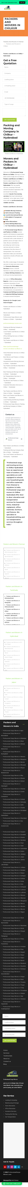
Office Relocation (10, 1108)
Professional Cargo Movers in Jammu (14, 859)
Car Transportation (10, 1117)
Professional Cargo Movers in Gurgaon (14, 832)
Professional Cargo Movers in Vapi (13, 996)
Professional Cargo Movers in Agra (13, 730)
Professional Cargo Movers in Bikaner (14, 778)
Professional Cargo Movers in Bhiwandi (14, 765)
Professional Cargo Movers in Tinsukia (14, 982)
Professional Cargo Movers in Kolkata (14, 878)
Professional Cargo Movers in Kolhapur (14, 875)
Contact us (7, 1061)
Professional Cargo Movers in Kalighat (14, 870)
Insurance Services (10, 1111)
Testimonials (7, 1056)
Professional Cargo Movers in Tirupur (14, 985)
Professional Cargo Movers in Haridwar (14, 840)
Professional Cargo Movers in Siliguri (14, 976)
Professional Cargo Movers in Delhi (13, 805)
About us (6, 1058)
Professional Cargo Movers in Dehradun (14, 802)
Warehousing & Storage (12, 1103)
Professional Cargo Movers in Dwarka (14, 807)
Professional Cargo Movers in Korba (13, 881)
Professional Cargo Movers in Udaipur (14, 993)
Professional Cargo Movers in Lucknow (14, 889)
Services (6, 1053)
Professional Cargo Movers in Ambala (14, 744)
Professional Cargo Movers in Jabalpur (14, 854)
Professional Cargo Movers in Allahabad (14, 738)
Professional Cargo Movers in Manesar (14, 898)
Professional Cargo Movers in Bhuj (13, 775)
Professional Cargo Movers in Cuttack (14, 799)
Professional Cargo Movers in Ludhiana (14, 892)
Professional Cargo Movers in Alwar (13, 741)
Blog (5, 1064)
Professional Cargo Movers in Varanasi (14, 999)
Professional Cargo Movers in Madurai (14, 895)
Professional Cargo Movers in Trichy (13, 987)
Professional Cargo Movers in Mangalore (15, 901)
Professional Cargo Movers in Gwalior (14, 837)
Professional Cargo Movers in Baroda (14, 762)
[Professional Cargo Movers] (7, 8)
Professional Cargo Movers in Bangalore (14, 759)
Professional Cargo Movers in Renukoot (14, 963)
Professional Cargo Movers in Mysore (14, 909)
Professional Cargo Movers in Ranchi (13, 960)
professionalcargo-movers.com (12, 323)
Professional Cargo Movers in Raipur (13, 955)
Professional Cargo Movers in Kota (13, 884)
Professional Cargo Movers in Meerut (14, 903)
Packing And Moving (11, 1114)
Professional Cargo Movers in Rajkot (13, 957)
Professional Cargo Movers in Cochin (13, 791)
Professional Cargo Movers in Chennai (14, 789)
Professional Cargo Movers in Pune (13, 949)
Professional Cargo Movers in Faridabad (14, 810)
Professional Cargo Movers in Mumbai (14, 906)
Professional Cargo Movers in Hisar (13, 843)
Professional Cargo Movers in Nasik (13, 918)
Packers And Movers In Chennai (13, 41)
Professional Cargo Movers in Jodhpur (14, 867)
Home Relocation (10, 1105)
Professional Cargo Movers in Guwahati (14, 834)
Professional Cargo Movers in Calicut (13, 781)
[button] (12, 1183)
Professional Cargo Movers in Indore (13, 851)
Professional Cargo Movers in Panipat (14, 931)
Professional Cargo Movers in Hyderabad (15, 848)
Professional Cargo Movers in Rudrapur (14, 969)
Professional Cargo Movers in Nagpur (14, 912)
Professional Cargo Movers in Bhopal (14, 767)
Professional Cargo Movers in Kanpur (14, 873)
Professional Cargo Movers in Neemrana (14, 925)
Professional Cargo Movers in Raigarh (14, 952)
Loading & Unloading (11, 1100)
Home (5, 1050)
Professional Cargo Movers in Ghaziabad (15, 818)
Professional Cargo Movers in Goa (13, 821)
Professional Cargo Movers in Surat (13, 979)
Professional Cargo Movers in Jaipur (13, 857)
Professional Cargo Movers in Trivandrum (15, 990)
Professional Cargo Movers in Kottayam (14, 887)
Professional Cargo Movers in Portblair (14, 946)
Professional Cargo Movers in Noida (13, 928)
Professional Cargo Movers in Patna (13, 939)
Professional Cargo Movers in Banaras (14, 756)
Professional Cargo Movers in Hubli (13, 845)
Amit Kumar (15, 1180)
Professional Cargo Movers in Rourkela (14, 966)
